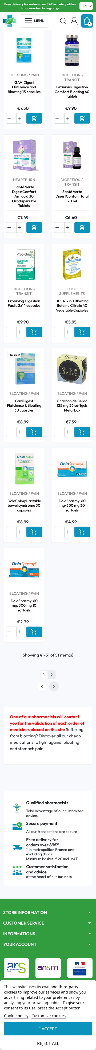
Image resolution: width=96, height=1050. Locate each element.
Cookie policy (16, 1015)
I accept (48, 1029)
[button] (63, 21)
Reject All (48, 1043)
